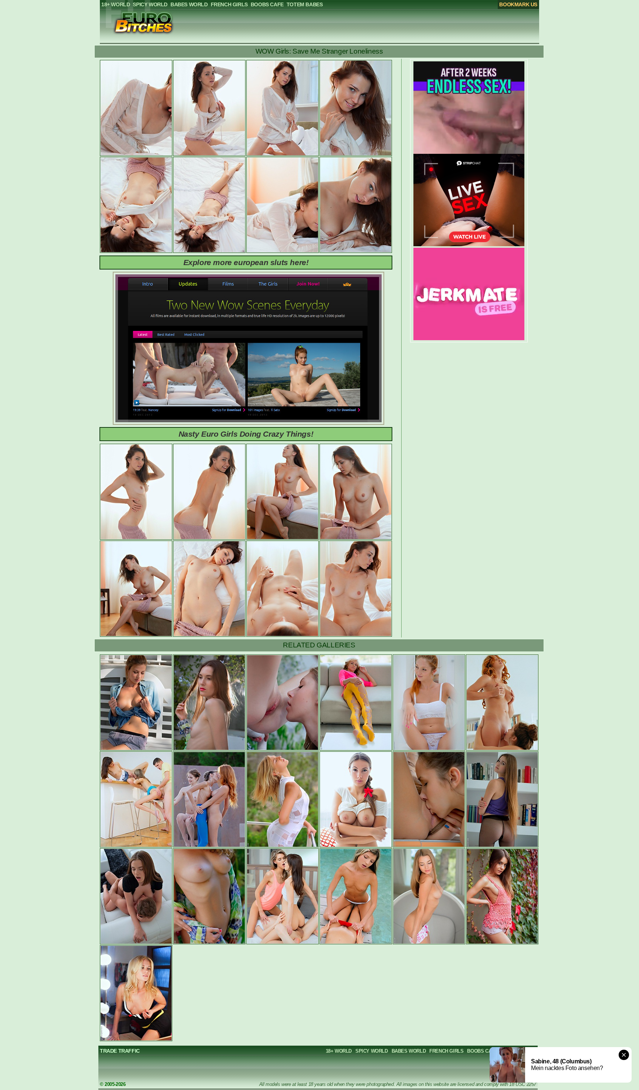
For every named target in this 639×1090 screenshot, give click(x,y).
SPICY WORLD (371, 1051)
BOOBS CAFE (482, 1051)
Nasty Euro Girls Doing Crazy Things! (246, 434)
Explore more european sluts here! (246, 262)
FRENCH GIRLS (446, 1051)
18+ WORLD (339, 1051)
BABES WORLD (409, 1051)
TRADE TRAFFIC (120, 1051)
